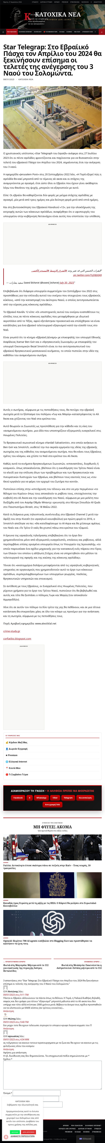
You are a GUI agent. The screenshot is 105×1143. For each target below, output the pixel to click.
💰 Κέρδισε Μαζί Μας (16, 742)
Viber (55, 797)
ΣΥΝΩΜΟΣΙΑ (96, 1132)
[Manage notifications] (6, 1137)
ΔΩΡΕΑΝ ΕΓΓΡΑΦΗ (46, 2)
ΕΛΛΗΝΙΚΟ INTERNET (25, 31)
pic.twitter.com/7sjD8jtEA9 (87, 275)
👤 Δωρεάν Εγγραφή (16, 749)
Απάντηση (8, 1011)
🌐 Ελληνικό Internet (16, 762)
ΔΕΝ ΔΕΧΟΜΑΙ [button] (28, 1132)
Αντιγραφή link (52, 804)
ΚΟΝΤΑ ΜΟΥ (37, 31)
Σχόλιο (7, 1059)
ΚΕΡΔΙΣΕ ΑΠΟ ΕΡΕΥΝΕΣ (67, 1129)
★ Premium (11, 755)
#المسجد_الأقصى (40, 270)
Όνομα (7, 1093)
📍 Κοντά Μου (13, 768)
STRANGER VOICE (87, 31)
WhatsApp (41, 797)
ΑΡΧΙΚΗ (66, 1125)
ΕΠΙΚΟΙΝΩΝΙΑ (74, 2)
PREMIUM (65, 2)
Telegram (68, 797)
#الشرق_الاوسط (58, 270)
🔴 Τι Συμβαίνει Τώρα (17, 774)
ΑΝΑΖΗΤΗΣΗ (98, 2)
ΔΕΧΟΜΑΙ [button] (15, 1132)
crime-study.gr (11, 631)
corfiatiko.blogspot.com (17, 638)
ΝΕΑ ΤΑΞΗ (77, 31)
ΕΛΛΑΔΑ (61, 31)
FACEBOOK (85, 2)
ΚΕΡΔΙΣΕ (57, 2)
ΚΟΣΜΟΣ (69, 31)
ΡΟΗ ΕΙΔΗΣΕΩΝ (12, 31)
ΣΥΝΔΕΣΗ (35, 2)
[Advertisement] (52, 245)
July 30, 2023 (67, 282)
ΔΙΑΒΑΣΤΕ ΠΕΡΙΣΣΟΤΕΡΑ (23, 1136)
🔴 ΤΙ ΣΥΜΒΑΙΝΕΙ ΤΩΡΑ (50, 31)
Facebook (18, 797)
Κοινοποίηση (85, 797)
